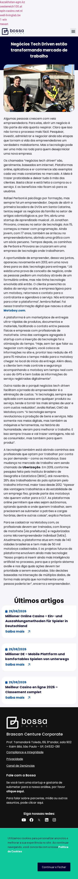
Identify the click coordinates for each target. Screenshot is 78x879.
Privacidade (14, 759)
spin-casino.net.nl (11, 11)
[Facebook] (31, 820)
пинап (4, 24)
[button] (73, 31)
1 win (3, 19)
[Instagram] (54, 820)
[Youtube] (24, 820)
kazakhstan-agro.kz (12, 2)
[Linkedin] (46, 820)
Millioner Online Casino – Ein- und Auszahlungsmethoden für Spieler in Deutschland (36, 621)
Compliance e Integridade (25, 752)
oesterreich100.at (11, 6)
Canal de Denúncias (20, 766)
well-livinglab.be (10, 15)
